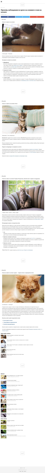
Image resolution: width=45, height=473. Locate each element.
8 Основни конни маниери (11, 380)
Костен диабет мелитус (8, 320)
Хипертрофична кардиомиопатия (10, 322)
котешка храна (14, 66)
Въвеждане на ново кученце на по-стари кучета (15, 413)
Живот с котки (3, 7)
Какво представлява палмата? (12, 434)
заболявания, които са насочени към (28, 80)
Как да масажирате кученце (11, 404)
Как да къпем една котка (11, 349)
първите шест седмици (18, 65)
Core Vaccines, (33, 152)
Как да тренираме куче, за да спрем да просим (15, 375)
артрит (42, 219)
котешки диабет (37, 219)
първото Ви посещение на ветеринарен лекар (18, 155)
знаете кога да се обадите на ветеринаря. (25, 250)
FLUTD (33, 238)
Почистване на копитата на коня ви (13, 389)
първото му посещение (34, 149)
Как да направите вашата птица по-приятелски (15, 399)
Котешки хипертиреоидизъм (9, 324)
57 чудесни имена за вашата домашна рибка (14, 394)
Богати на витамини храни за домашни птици (15, 430)
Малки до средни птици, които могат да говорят (15, 425)
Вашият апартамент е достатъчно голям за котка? (15, 335)
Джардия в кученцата (10, 420)
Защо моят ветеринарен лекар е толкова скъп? (15, 385)
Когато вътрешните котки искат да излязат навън (15, 354)
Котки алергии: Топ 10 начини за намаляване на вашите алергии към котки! (20, 344)
